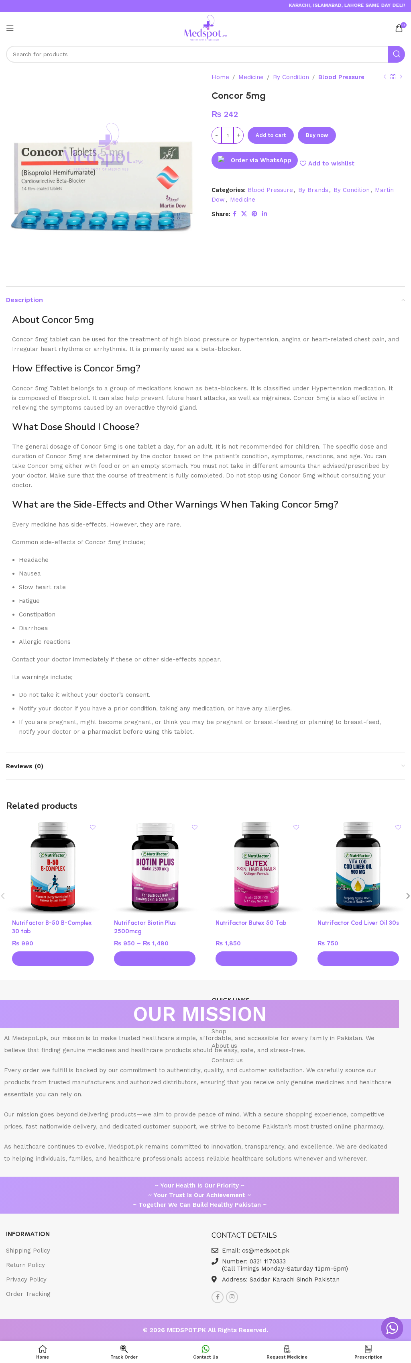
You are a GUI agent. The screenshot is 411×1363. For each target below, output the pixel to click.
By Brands (313, 190)
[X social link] (244, 213)
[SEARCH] (396, 54)
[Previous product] (385, 77)
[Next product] (401, 77)
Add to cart (271, 135)
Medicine (251, 77)
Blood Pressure (341, 77)
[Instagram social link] (232, 1297)
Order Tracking (28, 1294)
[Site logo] (206, 27)
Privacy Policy (26, 1279)
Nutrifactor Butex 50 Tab (251, 922)
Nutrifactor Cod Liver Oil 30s (358, 922)
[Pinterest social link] (254, 213)
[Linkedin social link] (264, 213)
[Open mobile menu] (10, 28)
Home (220, 77)
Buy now (317, 135)
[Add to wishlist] (93, 827)
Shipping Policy (28, 1250)
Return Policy (25, 1265)
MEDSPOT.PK (187, 1330)
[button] (53, 958)
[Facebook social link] (234, 213)
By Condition (291, 77)
